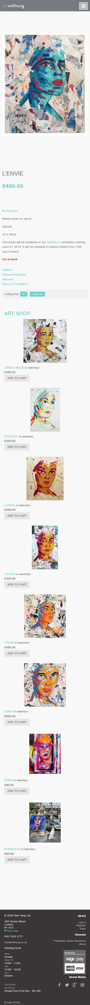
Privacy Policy (12, 1002)
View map (12, 930)
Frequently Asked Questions (70, 941)
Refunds (7, 279)
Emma (8, 711)
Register (81, 925)
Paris (8, 780)
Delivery (7, 270)
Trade (83, 928)
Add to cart (16, 378)
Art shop (17, 313)
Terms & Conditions (15, 284)
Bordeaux (12, 849)
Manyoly (34, 367)
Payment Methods (14, 275)
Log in (82, 922)
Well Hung (13, 6)
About (82, 944)
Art (24, 294)
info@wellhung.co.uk (15, 942)
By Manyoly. (10, 211)
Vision (9, 642)
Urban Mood (14, 367)
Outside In (54, 242)
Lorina (9, 505)
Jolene (10, 574)
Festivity (11, 436)
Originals (37, 294)
